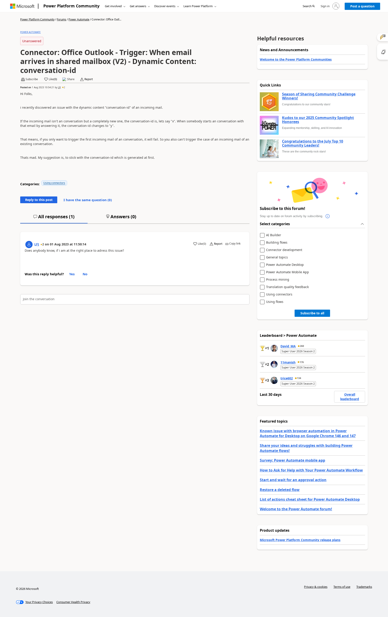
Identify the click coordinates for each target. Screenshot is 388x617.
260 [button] (302, 346)
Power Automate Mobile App (287, 272)
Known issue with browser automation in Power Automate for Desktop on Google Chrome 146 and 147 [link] (308, 433)
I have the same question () (88, 200)
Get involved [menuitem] (113, 6)
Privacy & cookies (315, 587)
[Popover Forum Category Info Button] (327, 216)
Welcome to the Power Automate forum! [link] (296, 509)
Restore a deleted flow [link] (280, 489)
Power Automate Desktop (285, 265)
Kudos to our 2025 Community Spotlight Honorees (318, 120)
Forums (61, 19)
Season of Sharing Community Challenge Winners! (318, 96)
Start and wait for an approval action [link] (293, 479)
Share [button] (71, 79)
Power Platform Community (71, 6)
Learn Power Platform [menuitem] (198, 6)
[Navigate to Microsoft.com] (22, 6)
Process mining (277, 280)
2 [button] (64, 87)
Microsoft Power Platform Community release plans (300, 540)
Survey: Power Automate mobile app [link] (292, 460)
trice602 (286, 378)
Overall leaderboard (349, 396)
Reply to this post (39, 200)
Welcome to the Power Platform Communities (296, 59)
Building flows (276, 243)
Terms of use (341, 587)
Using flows (274, 302)
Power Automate (78, 19)
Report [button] (88, 79)
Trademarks (364, 587)
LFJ (59, 87)
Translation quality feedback (287, 287)
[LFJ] (29, 244)
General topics (277, 257)
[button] (308, 6)
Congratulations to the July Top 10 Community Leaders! (312, 143)
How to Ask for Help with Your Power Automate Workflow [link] (311, 470)
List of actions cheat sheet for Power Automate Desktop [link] (310, 499)
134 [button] (299, 378)
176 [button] (302, 362)
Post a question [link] (362, 6)
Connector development (284, 250)
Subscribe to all (312, 313)
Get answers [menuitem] (138, 6)
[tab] (54, 218)
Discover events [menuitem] (164, 6)
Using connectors (54, 183)
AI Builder (273, 235)
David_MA (288, 346)
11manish (287, 362)
